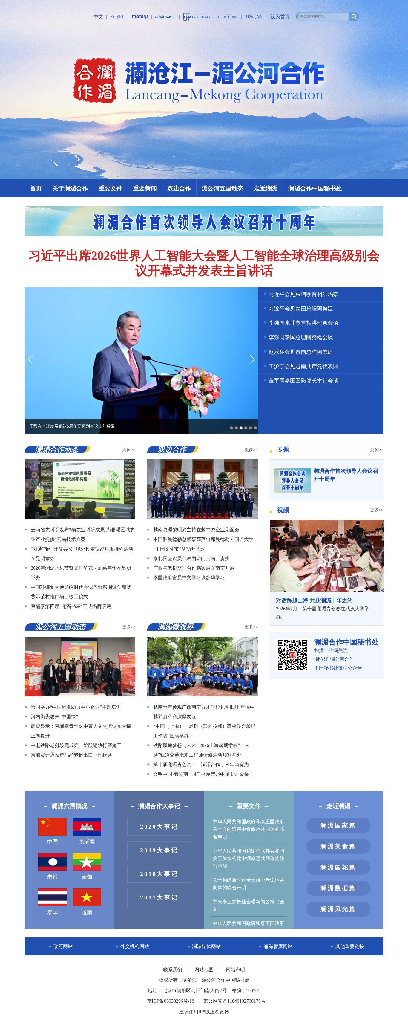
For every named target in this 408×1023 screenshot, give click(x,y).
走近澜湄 (266, 188)
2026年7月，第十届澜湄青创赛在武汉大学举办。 (322, 608)
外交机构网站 (134, 946)
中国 (52, 842)
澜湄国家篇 (338, 825)
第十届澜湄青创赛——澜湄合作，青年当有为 (201, 764)
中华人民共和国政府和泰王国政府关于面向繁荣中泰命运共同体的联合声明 (248, 829)
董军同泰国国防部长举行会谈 (303, 381)
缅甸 (87, 877)
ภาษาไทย (227, 16)
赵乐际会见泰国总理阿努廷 (301, 352)
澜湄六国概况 (70, 806)
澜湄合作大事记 (159, 806)
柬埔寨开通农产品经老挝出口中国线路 (71, 754)
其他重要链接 (349, 946)
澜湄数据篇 (338, 888)
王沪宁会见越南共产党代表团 (303, 366)
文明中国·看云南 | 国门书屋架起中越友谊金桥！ (203, 774)
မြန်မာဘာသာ (196, 16)
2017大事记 (159, 897)
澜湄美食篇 (338, 846)
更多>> (128, 449)
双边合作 (179, 188)
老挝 (52, 877)
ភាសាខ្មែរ (140, 16)
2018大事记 (159, 873)
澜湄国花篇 (338, 867)
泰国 (52, 912)
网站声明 (235, 969)
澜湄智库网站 (278, 946)
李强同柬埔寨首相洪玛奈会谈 (303, 323)
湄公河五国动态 (222, 188)
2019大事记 (159, 850)
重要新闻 (145, 188)
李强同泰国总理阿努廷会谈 (301, 337)
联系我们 (173, 969)
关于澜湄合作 (70, 188)
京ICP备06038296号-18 (170, 1001)
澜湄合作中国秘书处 (315, 188)
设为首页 (280, 16)
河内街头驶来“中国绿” (54, 716)
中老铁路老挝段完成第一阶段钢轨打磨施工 (76, 745)
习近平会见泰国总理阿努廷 (301, 309)
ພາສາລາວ (165, 16)
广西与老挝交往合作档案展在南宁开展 (193, 568)
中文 (98, 16)
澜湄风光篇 (338, 909)
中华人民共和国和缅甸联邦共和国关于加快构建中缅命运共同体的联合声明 (248, 858)
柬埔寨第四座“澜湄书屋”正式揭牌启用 (71, 606)
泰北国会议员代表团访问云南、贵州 (191, 558)
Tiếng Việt (255, 16)
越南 (87, 912)
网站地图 (204, 969)
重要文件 (110, 188)
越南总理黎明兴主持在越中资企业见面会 (196, 529)
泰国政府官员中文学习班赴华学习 (189, 577)
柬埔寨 (87, 842)
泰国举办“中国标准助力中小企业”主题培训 (76, 707)
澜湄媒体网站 (206, 946)
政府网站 (63, 946)
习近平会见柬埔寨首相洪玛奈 (303, 294)
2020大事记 (159, 826)
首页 (36, 188)
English (117, 16)
